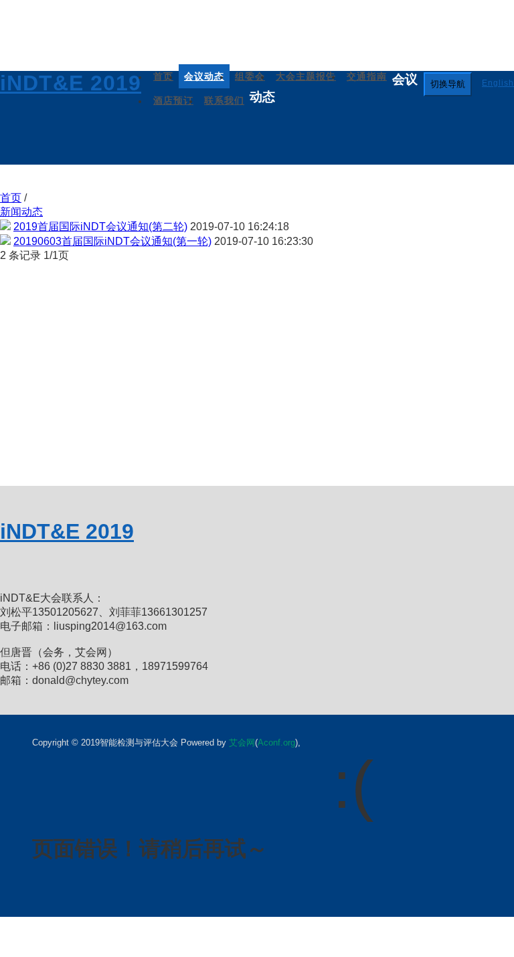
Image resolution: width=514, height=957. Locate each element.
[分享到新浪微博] (13, 567)
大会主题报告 (306, 76)
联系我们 (224, 100)
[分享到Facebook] (80, 567)
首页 (163, 76)
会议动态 (204, 76)
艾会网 (242, 742)
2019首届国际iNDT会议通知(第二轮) (100, 226)
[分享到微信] (46, 567)
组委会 (250, 76)
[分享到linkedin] (147, 567)
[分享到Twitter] (113, 567)
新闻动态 (21, 211)
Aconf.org (276, 742)
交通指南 (367, 76)
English (498, 83)
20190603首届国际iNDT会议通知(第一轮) (112, 241)
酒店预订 (173, 100)
